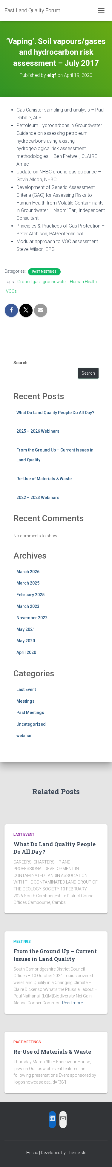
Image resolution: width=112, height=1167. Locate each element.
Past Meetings (44, 271)
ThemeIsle (76, 1152)
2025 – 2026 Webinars (37, 431)
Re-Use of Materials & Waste (44, 478)
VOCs (11, 291)
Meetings (25, 701)
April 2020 (26, 652)
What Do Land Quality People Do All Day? (55, 412)
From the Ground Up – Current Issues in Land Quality (55, 955)
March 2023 (27, 606)
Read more (72, 1002)
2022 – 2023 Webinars (37, 497)
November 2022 (31, 617)
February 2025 (30, 594)
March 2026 (27, 571)
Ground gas (28, 281)
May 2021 (25, 629)
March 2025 (27, 583)
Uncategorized (31, 724)
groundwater (55, 281)
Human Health (83, 281)
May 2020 (25, 640)
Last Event (26, 689)
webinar (24, 735)
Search (20, 362)
